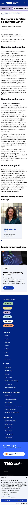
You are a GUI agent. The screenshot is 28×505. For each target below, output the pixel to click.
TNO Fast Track (8, 427)
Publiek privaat (8, 424)
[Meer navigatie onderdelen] (26, 9)
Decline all (20, 500)
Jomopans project (15, 191)
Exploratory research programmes (14, 406)
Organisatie (8, 367)
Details (2, 496)
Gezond (7, 308)
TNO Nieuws (8, 359)
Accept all (7, 500)
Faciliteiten (7, 395)
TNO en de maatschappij (11, 380)
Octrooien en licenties (10, 409)
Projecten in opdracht (10, 420)
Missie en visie (8, 370)
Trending (7, 355)
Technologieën (8, 402)
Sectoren (8, 321)
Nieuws (7, 335)
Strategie (7, 374)
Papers (6, 352)
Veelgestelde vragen (10, 387)
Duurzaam (8, 303)
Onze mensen (8, 377)
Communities (8, 384)
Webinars (7, 342)
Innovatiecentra (9, 434)
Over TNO (6, 364)
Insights (7, 345)
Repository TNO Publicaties (12, 412)
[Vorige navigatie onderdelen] (2, 9)
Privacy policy (11, 496)
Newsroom (6, 332)
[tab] (1, 240)
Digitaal (7, 316)
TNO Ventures (8, 430)
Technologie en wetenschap (11, 392)
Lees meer (9, 288)
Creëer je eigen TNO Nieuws (14, 454)
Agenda (7, 339)
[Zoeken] (25, 2)
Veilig (6, 312)
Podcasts (7, 349)
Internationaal (8, 437)
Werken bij (8, 325)
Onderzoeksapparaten (11, 399)
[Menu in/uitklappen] (2, 2)
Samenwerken (7, 417)
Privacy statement (9, 475)
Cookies (6, 471)
